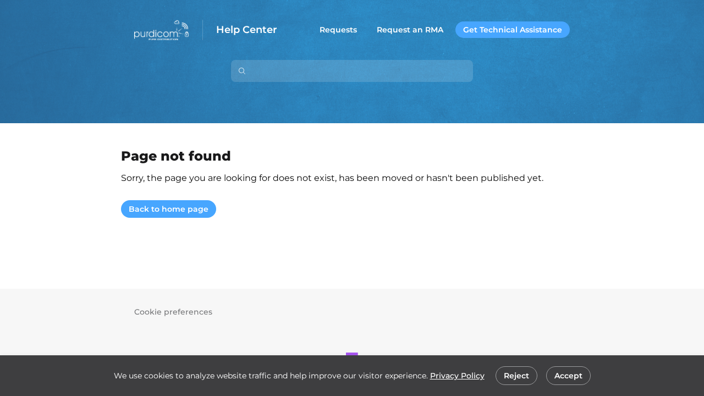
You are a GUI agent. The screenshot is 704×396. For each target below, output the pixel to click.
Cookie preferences (173, 312)
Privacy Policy (457, 376)
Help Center (246, 30)
